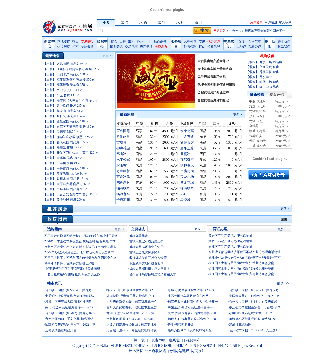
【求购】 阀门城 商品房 (262, 87)
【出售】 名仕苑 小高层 (64, 116)
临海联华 (123, 188)
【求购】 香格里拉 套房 (262, 72)
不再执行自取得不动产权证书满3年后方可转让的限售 (81, 236)
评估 (202, 47)
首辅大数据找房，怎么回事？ (149, 269)
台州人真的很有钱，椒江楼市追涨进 (131, 307)
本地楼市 (63, 41)
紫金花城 (187, 182)
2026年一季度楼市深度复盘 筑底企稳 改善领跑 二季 (80, 241)
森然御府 (187, 160)
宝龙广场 (187, 177)
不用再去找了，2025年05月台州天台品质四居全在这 (80, 258)
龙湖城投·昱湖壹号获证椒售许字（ (130, 296)
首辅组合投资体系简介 (144, 252)
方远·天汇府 (257, 106)
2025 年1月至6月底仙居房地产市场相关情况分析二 (79, 252)
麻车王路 (187, 148)
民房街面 (187, 171)
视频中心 (193, 340)
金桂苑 (254, 126)
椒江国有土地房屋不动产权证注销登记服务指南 (241, 263)
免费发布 (161, 47)
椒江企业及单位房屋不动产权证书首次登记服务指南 (244, 257)
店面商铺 (160, 41)
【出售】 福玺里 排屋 (62, 147)
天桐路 (185, 154)
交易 (202, 41)
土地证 (241, 47)
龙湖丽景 (123, 137)
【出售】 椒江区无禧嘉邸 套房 (69, 126)
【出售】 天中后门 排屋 (64, 106)
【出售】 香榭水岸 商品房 (66, 179)
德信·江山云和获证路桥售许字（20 (130, 290)
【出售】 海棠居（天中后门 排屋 (70, 100)
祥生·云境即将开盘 (181, 324)
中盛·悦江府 (257, 101)
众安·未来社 (257, 116)
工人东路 (187, 137)
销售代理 (190, 47)
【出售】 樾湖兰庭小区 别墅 (68, 137)
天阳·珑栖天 (257, 141)
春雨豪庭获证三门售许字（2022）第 (254, 296)
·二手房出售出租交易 (211, 77)
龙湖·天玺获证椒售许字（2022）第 (130, 313)
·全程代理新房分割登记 (212, 100)
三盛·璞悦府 (257, 146)
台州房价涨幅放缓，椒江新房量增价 (131, 301)
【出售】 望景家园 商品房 (66, 121)
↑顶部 (283, 219)
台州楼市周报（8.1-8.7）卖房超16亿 (70, 313)
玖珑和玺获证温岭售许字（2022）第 (70, 324)
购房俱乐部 (268, 175)
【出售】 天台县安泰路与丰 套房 (70, 194)
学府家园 (123, 200)
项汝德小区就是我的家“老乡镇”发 (252, 319)
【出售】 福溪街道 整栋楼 (66, 85)
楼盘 (114, 41)
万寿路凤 (123, 177)
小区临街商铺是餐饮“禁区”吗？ (250, 313)
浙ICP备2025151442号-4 (212, 346)
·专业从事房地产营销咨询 (214, 69)
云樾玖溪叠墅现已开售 (60, 330)
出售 (123, 41)
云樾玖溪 (255, 136)
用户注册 (271, 22)
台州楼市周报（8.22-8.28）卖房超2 (69, 290)
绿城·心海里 (257, 131)
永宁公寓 (187, 131)
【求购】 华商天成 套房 (262, 67)
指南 (75, 47)
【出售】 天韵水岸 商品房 (66, 74)
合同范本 (254, 41)
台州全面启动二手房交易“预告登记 (69, 319)
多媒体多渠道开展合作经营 (148, 258)
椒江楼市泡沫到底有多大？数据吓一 (193, 301)
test (182, 194)
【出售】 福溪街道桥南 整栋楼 (69, 79)
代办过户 (213, 41)
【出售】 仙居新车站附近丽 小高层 (71, 69)
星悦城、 (187, 200)
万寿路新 (123, 171)
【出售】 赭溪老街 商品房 (65, 173)
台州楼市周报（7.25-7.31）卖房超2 (130, 319)
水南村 (121, 165)
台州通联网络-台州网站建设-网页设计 (174, 351)
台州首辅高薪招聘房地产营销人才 (152, 274)
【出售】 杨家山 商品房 (63, 111)
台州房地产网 (103, 346)
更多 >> (107, 56)
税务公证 (254, 47)
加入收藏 (285, 22)
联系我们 (284, 47)
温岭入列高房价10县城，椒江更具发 (131, 324)
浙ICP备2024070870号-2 (173, 346)
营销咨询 (190, 41)
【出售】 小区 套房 (61, 95)
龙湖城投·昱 (257, 111)
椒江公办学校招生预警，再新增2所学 (255, 307)
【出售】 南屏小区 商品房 (65, 189)
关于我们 (284, 41)
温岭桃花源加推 (240, 324)
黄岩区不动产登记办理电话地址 (230, 235)
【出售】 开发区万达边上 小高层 (70, 152)
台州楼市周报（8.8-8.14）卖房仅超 (253, 301)
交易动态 (131, 47)
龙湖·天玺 (256, 121)
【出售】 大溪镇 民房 (62, 158)
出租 (131, 41)
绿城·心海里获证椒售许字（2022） (192, 290)
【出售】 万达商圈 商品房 (65, 64)
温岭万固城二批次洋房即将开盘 (190, 330)
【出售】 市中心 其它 (62, 90)
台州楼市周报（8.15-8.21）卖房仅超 (254, 290)
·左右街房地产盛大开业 (212, 61)
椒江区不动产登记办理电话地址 (230, 246)
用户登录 (256, 22)
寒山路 (121, 154)
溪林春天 (187, 165)
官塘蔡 (121, 142)
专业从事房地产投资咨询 (146, 263)
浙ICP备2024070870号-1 (134, 346)
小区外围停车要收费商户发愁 (188, 296)
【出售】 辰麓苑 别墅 (62, 132)
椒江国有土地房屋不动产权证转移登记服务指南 (241, 268)
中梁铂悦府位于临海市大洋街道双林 (70, 296)
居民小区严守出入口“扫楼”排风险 (68, 301)
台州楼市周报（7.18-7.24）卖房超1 (253, 330)
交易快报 (87, 41)
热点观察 (63, 47)
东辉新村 (123, 182)
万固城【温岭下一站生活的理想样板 (131, 330)
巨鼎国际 (123, 131)
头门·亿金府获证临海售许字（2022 (69, 307)
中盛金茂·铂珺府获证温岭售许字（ (192, 307)
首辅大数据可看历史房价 (146, 241)
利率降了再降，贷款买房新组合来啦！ (71, 263)
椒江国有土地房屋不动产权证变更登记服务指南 (241, 274)
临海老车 (123, 194)
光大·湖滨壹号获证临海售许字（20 (192, 313)
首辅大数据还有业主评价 (146, 247)
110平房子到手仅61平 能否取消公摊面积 (72, 269)
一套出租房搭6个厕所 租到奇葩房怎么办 (72, 274)
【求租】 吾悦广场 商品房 (264, 62)
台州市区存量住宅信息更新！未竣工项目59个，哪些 (80, 247)
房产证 (241, 41)
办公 (140, 41)
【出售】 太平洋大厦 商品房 (66, 184)
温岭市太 (187, 142)
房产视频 (146, 47)
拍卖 (75, 41)
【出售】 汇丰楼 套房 (62, 163)
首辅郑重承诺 (138, 236)
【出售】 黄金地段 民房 (64, 199)
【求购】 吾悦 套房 (259, 77)
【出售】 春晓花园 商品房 (66, 142)
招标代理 (213, 47)
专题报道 (87, 47)
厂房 (148, 41)
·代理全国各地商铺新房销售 (215, 84)
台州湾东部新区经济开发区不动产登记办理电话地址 (244, 252)
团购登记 (116, 47)
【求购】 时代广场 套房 (262, 82)
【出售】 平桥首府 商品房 (66, 168)
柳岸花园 (123, 148)
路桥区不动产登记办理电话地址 (230, 241)
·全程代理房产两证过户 (212, 92)
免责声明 (158, 340)
